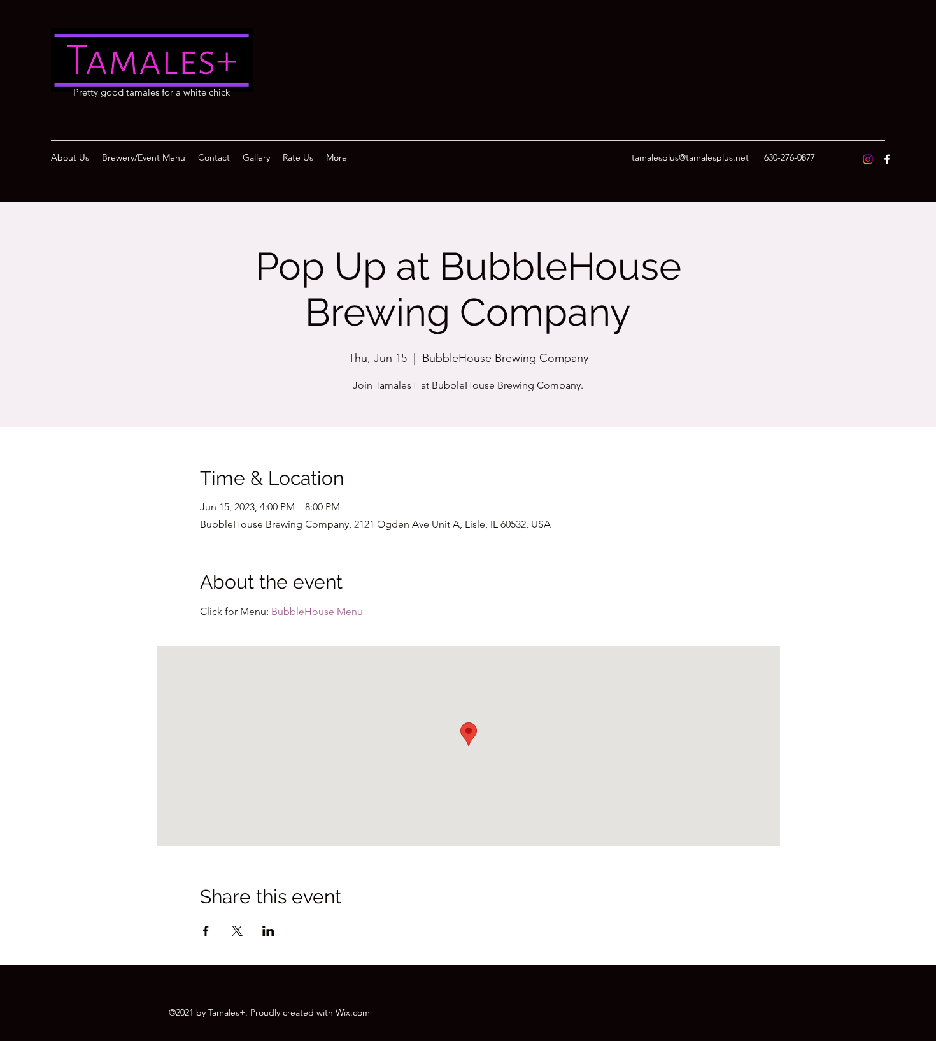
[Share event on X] (237, 931)
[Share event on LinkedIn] (268, 931)
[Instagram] (868, 159)
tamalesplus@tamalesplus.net (690, 157)
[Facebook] (887, 159)
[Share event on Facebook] (206, 931)
